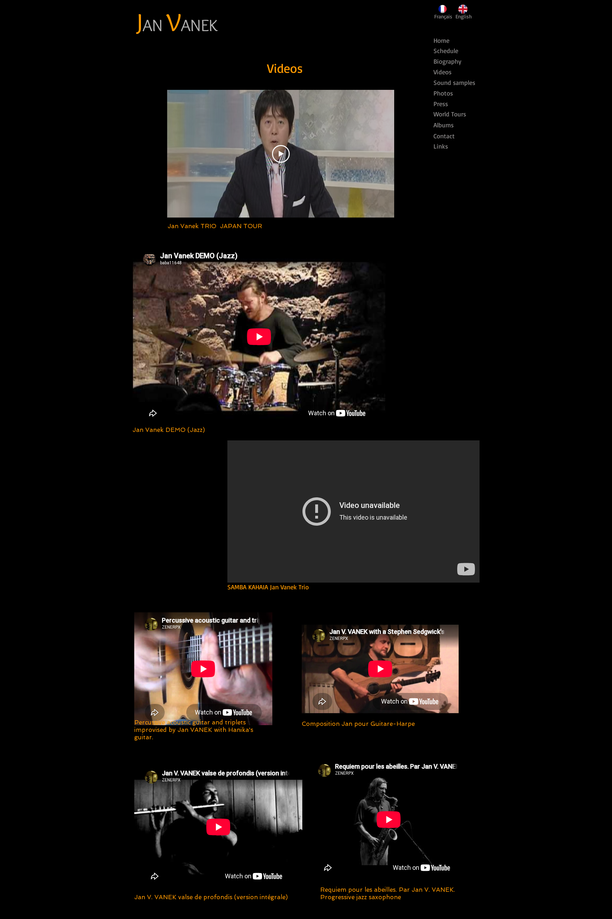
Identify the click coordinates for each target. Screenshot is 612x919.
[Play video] (281, 154)
